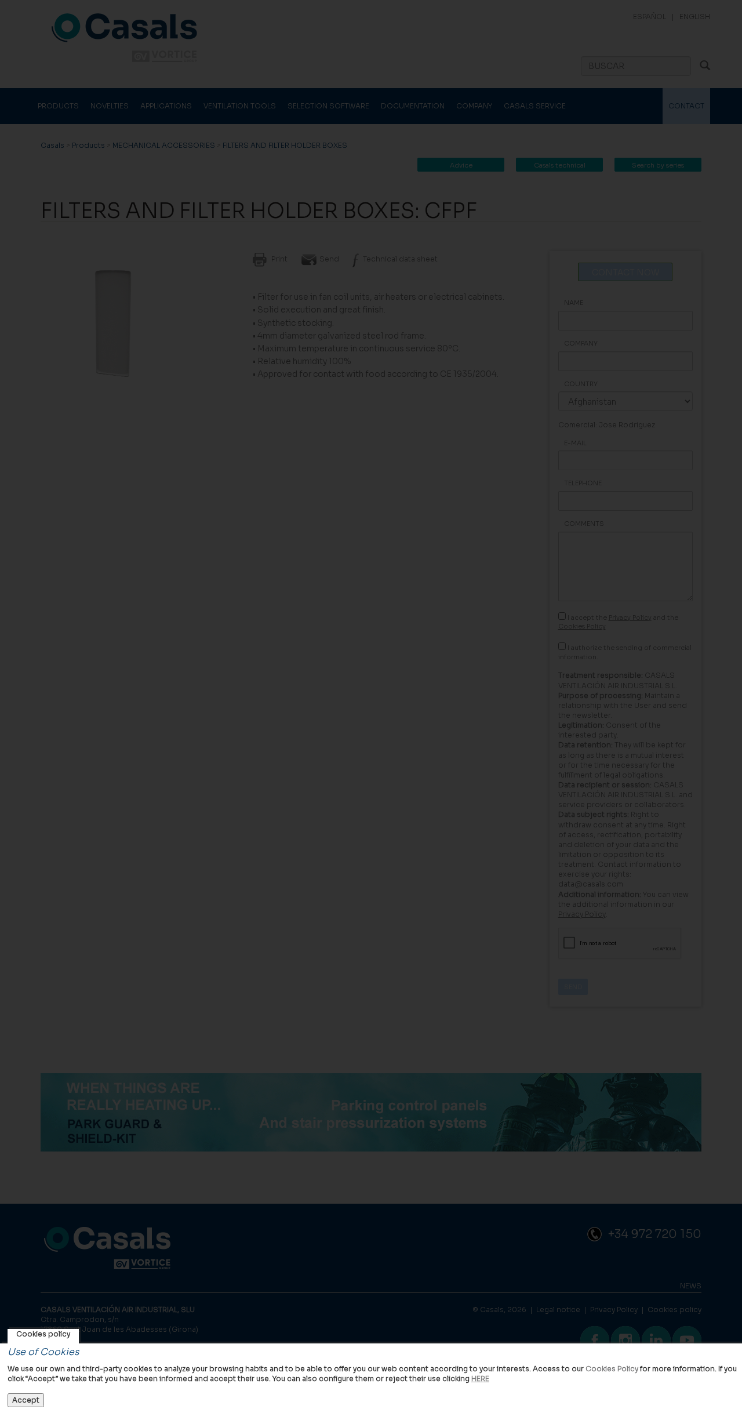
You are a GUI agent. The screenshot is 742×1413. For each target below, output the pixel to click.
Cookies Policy (611, 1368)
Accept (25, 1400)
